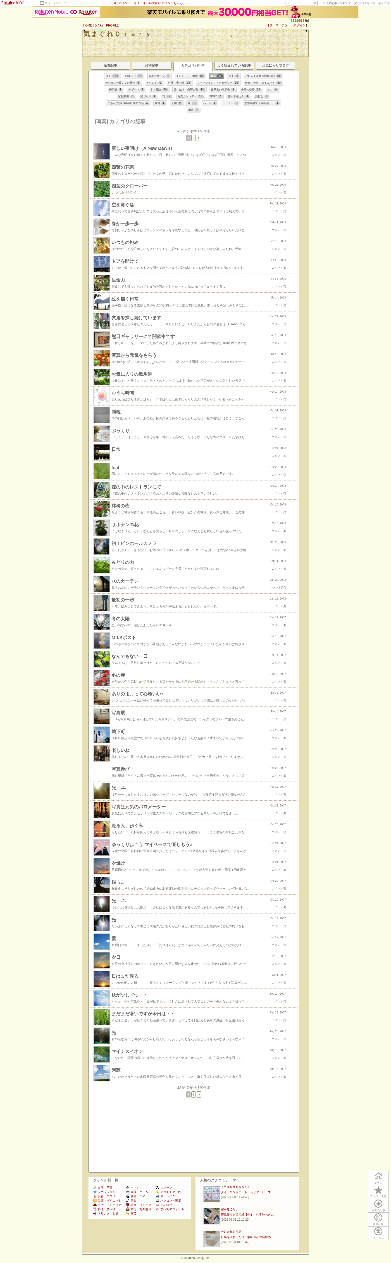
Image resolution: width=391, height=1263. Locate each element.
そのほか (166, 1205)
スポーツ (166, 1187)
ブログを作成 (367, 3)
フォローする (378, 1196)
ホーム (378, 1182)
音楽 (133, 1200)
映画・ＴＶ (138, 1196)
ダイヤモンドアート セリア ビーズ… (247, 1192)
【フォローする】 (278, 25)
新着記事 (378, 1224)
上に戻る (378, 1237)
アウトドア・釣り (172, 1192)
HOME (87, 25)
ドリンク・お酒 (108, 1213)
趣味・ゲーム (139, 1192)
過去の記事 (378, 1210)
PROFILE (112, 25)
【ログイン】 (300, 25)
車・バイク (167, 1196)
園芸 (133, 1213)
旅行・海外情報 (141, 1209)
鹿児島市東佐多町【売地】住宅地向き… (247, 1214)
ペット (135, 1187)
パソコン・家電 (170, 1200)
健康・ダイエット (109, 1200)
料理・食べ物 (106, 1209)
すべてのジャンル (172, 1209)
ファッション (106, 1192)
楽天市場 (383, 3)
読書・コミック (141, 1205)
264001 (297, 20)
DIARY (99, 25)
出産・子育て (106, 1187)
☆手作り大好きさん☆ (235, 1187)
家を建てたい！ (231, 1209)
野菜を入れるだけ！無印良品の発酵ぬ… (247, 1237)
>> (336, 3)
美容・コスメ (106, 1196)
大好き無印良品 (231, 1232)
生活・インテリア (56, 3)
